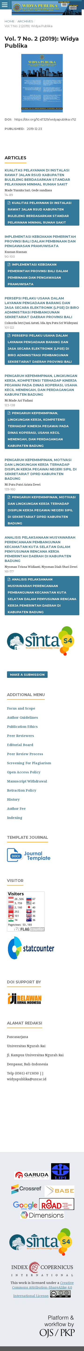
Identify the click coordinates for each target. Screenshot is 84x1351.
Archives (25, 21)
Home (9, 21)
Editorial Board (20, 745)
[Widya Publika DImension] (42, 1218)
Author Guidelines (22, 717)
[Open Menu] (4, 4)
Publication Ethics (22, 726)
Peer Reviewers (20, 735)
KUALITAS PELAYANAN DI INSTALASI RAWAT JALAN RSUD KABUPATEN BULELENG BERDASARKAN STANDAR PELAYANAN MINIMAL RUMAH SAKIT (39, 212)
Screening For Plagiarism (29, 763)
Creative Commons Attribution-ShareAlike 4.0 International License (43, 1289)
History (13, 799)
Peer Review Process (25, 754)
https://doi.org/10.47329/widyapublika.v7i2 (45, 119)
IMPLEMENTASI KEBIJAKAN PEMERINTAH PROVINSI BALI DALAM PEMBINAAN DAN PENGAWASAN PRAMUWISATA (40, 241)
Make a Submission (27, 674)
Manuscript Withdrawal (27, 781)
